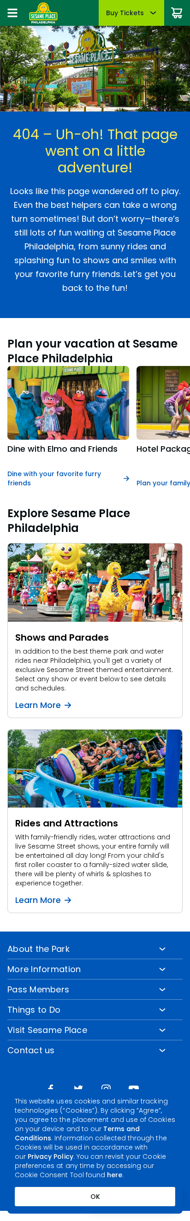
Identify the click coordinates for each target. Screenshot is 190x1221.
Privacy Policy (50, 1156)
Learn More (38, 705)
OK (95, 1196)
